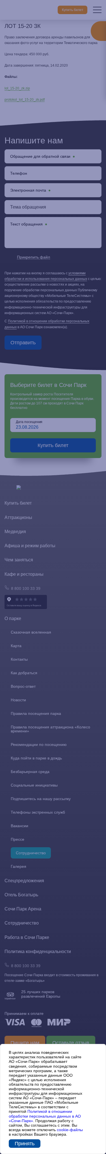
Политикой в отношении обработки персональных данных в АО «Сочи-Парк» (45, 1116)
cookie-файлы (70, 1129)
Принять (24, 1143)
